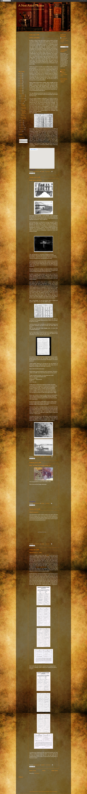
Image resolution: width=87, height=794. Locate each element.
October (22, 98)
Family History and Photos (35, 180)
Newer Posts (32, 770)
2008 (21, 93)
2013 (21, 85)
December (23, 95)
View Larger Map (32, 169)
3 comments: (47, 171)
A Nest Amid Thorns (31, 6)
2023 (21, 73)
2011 (21, 88)
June (22, 120)
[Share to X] (32, 173)
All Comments (22, 142)
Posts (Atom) (36, 773)
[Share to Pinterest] (34, 173)
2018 (21, 76)
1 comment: (48, 456)
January (22, 129)
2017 (21, 78)
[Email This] (29, 173)
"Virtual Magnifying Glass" (41, 567)
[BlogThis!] (31, 173)
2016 (21, 80)
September (23, 100)
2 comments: (48, 764)
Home (43, 770)
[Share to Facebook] (33, 173)
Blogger (55, 791)
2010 (21, 90)
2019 (21, 75)
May (22, 122)
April (22, 124)
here (47, 555)
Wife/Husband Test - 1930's (35, 552)
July (22, 103)
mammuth (47, 791)
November (23, 96)
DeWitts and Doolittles (34, 37)
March (22, 125)
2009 (21, 91)
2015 (21, 81)
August (22, 101)
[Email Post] (52, 171)
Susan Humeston (64, 72)
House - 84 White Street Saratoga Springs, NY (40, 465)
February (23, 127)
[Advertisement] (23, 51)
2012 (21, 86)
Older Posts (54, 770)
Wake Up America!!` (34, 512)
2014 (21, 83)
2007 (21, 131)
